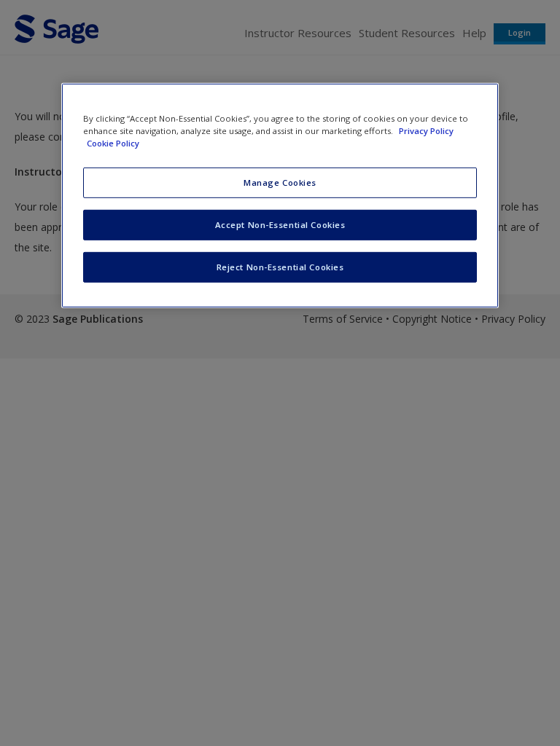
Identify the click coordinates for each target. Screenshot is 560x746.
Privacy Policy (426, 130)
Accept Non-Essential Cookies (280, 224)
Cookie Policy (113, 143)
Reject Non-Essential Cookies (280, 266)
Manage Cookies (280, 182)
